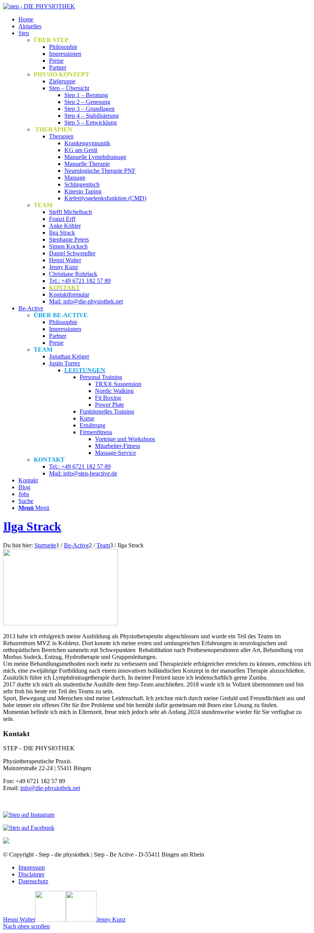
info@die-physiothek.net (50, 788)
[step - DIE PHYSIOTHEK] (39, 6)
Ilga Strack (32, 526)
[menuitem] (164, 19)
